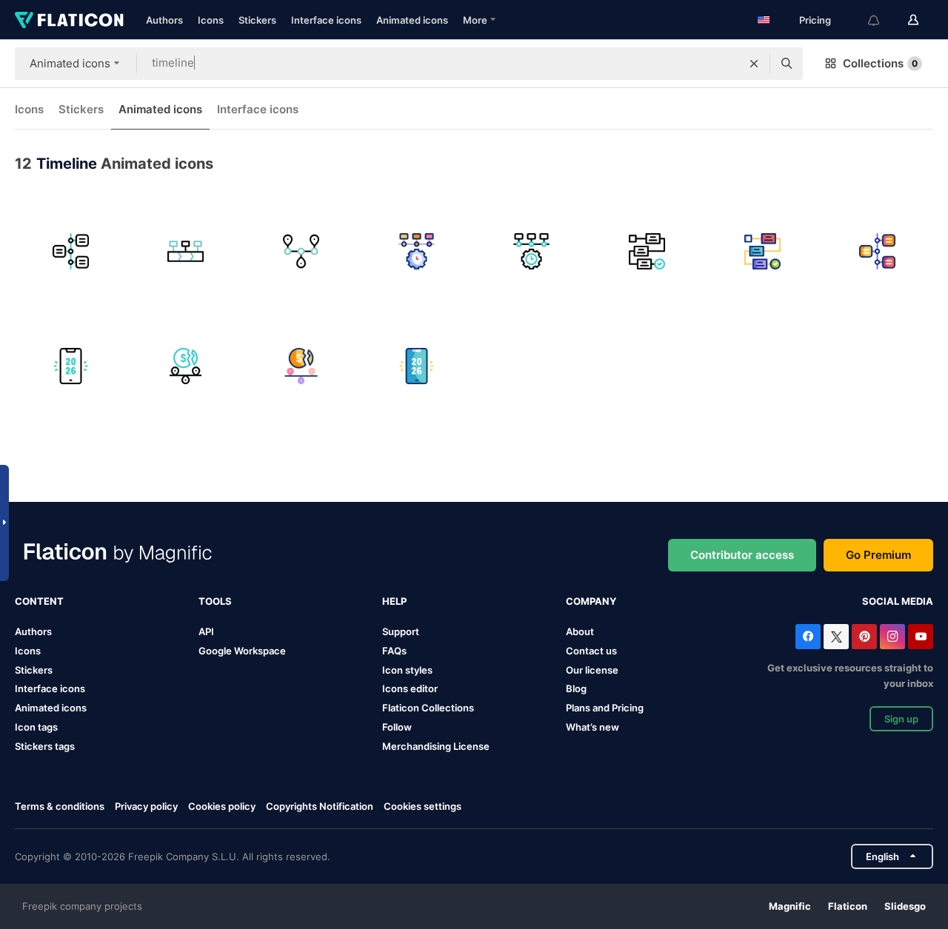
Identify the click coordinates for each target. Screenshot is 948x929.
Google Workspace (242, 651)
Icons (211, 20)
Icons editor (410, 688)
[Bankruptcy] (186, 367)
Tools (215, 601)
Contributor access (742, 555)
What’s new (592, 727)
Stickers (257, 20)
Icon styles (407, 670)
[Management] (647, 251)
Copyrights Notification (319, 806)
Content (39, 601)
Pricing (815, 20)
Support (400, 631)
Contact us (591, 651)
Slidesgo (905, 906)
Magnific (790, 906)
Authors (164, 20)
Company (591, 601)
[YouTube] (920, 636)
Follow (397, 727)
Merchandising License (436, 746)
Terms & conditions (59, 806)
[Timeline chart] (71, 251)
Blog (576, 688)
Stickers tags (45, 746)
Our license (592, 670)
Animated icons (412, 20)
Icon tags (36, 727)
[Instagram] (892, 636)
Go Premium (878, 555)
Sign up (901, 719)
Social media (897, 601)
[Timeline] (186, 251)
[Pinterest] (864, 636)
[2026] (71, 367)
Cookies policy (222, 806)
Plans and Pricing (605, 708)
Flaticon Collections (428, 708)
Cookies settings (422, 806)
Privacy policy (146, 806)
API (206, 631)
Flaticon (847, 906)
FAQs (394, 651)
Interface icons (326, 20)
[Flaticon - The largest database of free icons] (69, 20)
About (580, 631)
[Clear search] (754, 63)
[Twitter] (836, 636)
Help (394, 601)
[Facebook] (808, 636)
